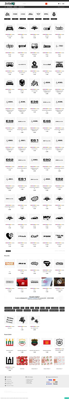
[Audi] (7, 14)
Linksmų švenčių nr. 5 (34, 368)
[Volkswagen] (54, 14)
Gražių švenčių (22, 368)
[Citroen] (23, 14)
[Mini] (38, 14)
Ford (30, 18)
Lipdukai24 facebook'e (32, 298)
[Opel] (46, 14)
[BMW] (15, 14)
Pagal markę (16, 8)
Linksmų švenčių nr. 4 (59, 368)
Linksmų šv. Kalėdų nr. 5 (47, 368)
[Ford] (30, 14)
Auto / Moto (10, 8)
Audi (7, 18)
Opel (46, 18)
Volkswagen (53, 18)
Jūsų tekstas (10, 328)
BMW (15, 18)
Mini (38, 18)
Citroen (23, 18)
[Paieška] (46, 4)
